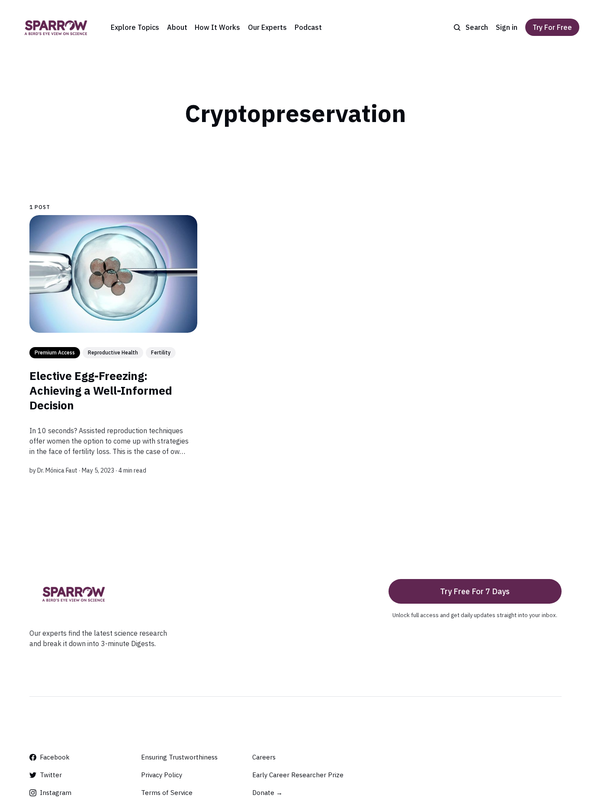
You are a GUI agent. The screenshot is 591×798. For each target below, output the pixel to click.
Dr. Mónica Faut (57, 470)
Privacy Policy (161, 775)
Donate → (267, 792)
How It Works (217, 27)
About (177, 27)
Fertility (160, 352)
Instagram (55, 792)
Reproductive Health (113, 352)
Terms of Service (167, 792)
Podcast (308, 27)
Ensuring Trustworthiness (179, 757)
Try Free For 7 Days (475, 591)
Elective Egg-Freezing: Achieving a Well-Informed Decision (100, 390)
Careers (264, 757)
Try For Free (552, 27)
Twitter (51, 775)
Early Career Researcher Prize (298, 775)
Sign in (506, 27)
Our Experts (267, 27)
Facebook (55, 757)
